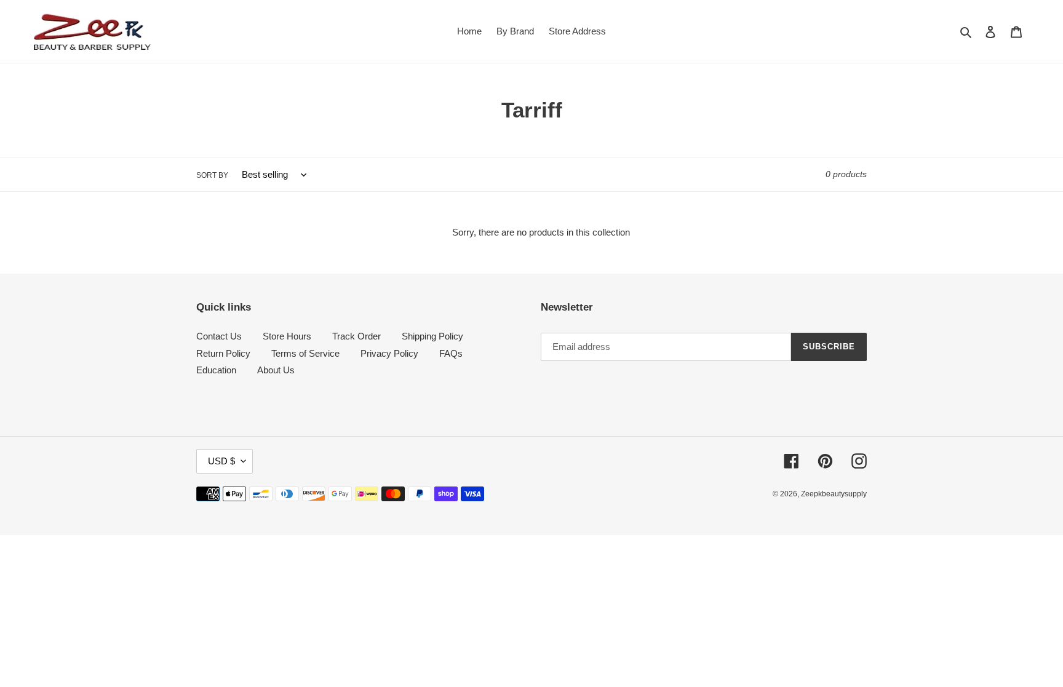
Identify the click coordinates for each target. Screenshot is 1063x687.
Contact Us (219, 336)
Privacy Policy (389, 353)
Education (216, 370)
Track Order (356, 336)
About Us (276, 370)
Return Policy (223, 353)
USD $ (221, 461)
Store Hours (287, 336)
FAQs (451, 353)
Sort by (212, 175)
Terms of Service (305, 353)
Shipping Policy (432, 336)
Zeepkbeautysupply (834, 494)
